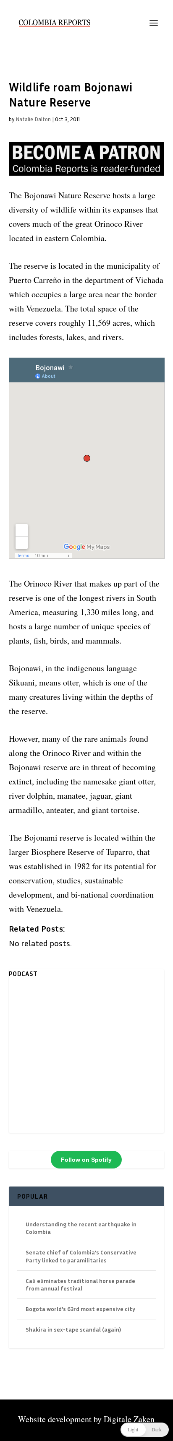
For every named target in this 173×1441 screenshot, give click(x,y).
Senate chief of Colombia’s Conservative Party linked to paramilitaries (81, 1256)
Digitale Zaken (129, 1419)
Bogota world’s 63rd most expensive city (80, 1308)
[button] (145, 1430)
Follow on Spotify (86, 1159)
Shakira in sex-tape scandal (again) (73, 1329)
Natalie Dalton (33, 119)
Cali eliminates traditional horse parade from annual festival (80, 1284)
